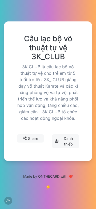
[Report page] (8, 201)
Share (33, 138)
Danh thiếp (68, 141)
